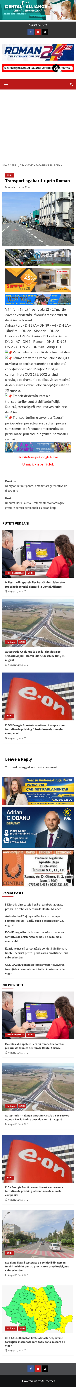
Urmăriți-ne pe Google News (38, 457)
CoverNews (29, 1381)
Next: (35, 503)
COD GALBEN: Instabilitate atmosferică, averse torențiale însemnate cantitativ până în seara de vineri (35, 969)
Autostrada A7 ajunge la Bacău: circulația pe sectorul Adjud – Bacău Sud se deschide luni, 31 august (35, 656)
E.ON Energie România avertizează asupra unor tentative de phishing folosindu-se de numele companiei (35, 729)
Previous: (36, 486)
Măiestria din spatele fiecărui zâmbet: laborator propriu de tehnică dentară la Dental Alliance (35, 584)
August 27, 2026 (15, 591)
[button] (6, 84)
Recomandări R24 (15, 572)
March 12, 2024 (16, 187)
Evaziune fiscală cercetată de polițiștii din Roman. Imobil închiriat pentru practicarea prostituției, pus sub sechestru (36, 953)
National (11, 642)
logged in (27, 767)
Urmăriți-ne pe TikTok (38, 464)
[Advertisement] (38, 125)
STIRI (9, 175)
